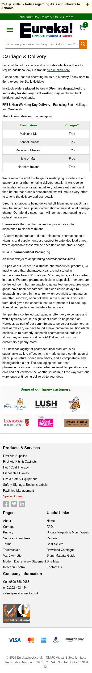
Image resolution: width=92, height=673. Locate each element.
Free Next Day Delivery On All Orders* (46, 17)
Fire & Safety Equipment (20, 479)
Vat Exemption (13, 555)
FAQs (50, 526)
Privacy (8, 532)
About (7, 521)
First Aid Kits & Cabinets (20, 461)
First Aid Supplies (15, 456)
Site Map (53, 561)
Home (51, 521)
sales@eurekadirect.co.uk (21, 593)
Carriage (8, 526)
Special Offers (13, 496)
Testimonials (11, 550)
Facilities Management (18, 490)
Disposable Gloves (16, 473)
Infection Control (14, 567)
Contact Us (54, 567)
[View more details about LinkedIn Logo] (22, 504)
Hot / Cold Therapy (16, 467)
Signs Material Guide (61, 555)
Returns (52, 538)
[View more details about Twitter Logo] (14, 504)
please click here (58, 70)
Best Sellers (55, 544)
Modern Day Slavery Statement (24, 561)
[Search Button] (83, 44)
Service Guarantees (16, 538)
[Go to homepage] (46, 30)
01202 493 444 (17, 587)
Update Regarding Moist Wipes (68, 532)
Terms (7, 544)
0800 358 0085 (19, 582)
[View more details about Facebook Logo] (6, 504)
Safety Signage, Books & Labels (25, 484)
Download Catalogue (61, 550)
